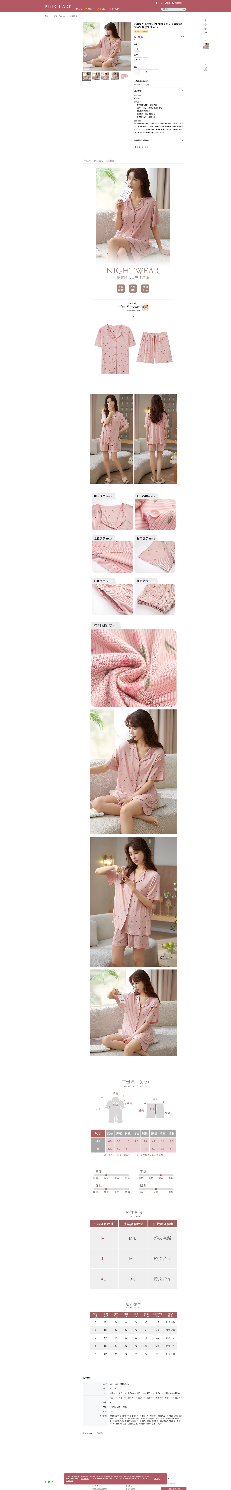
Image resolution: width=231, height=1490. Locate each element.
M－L (138, 60)
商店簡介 (95, 1486)
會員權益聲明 (130, 1489)
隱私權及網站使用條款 (99, 1489)
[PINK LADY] (58, 6)
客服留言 (129, 1486)
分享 (138, 147)
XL (146, 60)
